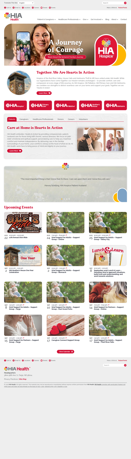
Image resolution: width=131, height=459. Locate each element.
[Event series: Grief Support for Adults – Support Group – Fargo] (23, 305)
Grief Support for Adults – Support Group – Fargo (23, 308)
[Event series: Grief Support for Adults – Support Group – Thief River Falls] (108, 338)
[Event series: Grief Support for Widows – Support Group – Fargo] (23, 338)
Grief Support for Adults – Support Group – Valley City (108, 238)
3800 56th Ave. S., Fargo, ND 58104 (18, 375)
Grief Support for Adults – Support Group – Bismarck (66, 271)
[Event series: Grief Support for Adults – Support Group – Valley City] (109, 235)
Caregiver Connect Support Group (66, 340)
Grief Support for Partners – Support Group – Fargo (24, 341)
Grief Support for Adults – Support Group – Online (66, 238)
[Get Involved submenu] (102, 19)
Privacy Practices (11, 379)
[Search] (125, 3)
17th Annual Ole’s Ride (18, 237)
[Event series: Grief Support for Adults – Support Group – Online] (66, 235)
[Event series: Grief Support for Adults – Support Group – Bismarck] (66, 268)
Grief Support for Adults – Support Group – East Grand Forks (66, 308)
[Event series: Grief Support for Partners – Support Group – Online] (108, 305)
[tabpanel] (65, 139)
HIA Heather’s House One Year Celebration (21, 271)
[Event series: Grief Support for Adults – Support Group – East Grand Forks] (66, 305)
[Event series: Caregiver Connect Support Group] (66, 338)
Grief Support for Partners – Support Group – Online (109, 308)
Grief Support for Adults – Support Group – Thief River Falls (108, 341)
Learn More (43, 93)
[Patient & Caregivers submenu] (55, 19)
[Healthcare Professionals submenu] (80, 19)
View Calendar (64, 352)
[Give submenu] (87, 19)
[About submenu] (117, 19)
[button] (7, 45)
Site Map (22, 379)
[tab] (12, 119)
